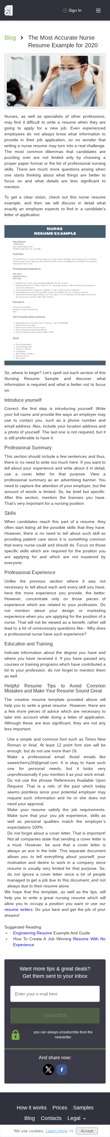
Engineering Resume (32, 933)
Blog (10, 37)
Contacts (51, 1118)
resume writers (18, 909)
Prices (60, 1108)
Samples (83, 1108)
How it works (32, 1108)
